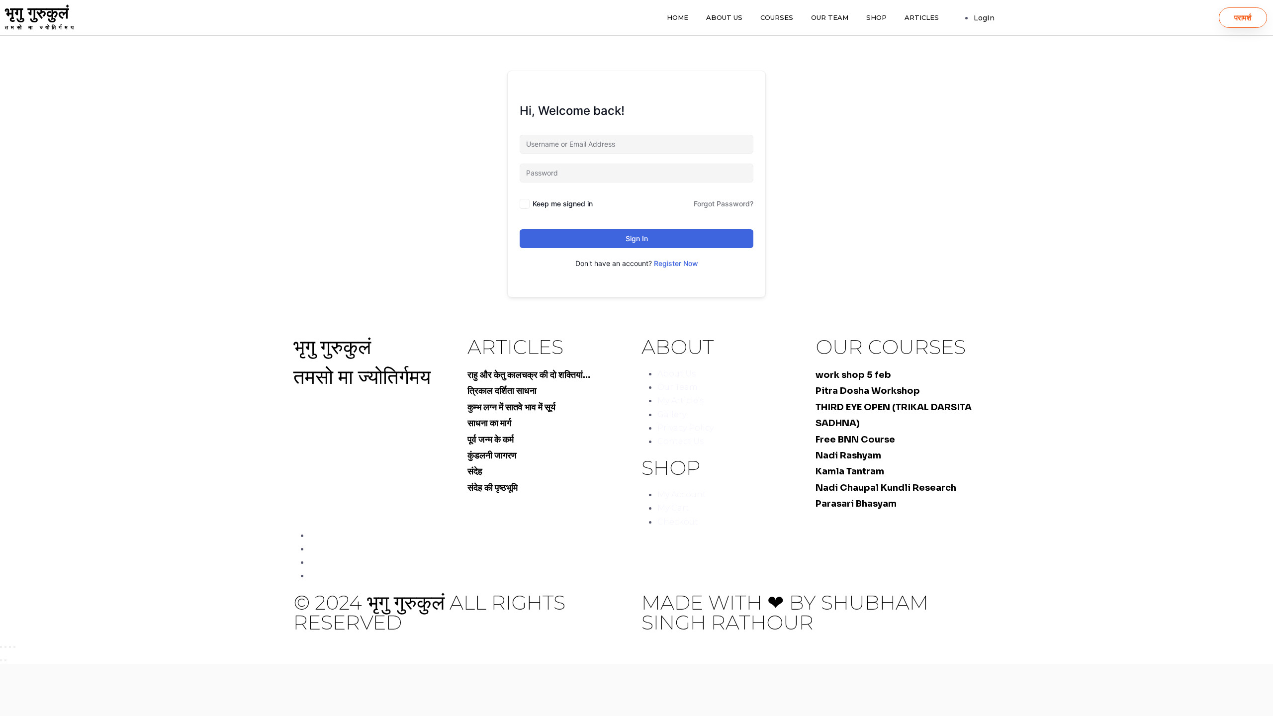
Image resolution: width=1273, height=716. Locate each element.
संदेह (474, 471)
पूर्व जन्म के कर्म (490, 439)
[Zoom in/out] (14, 647)
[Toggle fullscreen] (10, 647)
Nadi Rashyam (848, 455)
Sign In (637, 238)
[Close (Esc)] (1, 647)
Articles (922, 17)
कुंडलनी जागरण (492, 455)
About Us (724, 17)
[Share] (5, 647)
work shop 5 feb (853, 374)
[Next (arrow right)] (5, 660)
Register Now (676, 263)
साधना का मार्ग (489, 423)
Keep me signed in (563, 203)
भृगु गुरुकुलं (37, 12)
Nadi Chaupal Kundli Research (886, 487)
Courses (776, 17)
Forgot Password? (723, 203)
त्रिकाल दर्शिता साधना (502, 390)
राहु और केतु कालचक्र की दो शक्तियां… (528, 374)
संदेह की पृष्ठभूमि (492, 487)
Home (677, 17)
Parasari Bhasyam (856, 503)
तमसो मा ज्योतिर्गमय (41, 27)
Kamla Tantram (850, 471)
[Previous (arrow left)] (1, 660)
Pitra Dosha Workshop (868, 390)
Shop (876, 17)
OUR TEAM (829, 17)
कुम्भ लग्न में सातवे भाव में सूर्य (511, 407)
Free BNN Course (855, 439)
